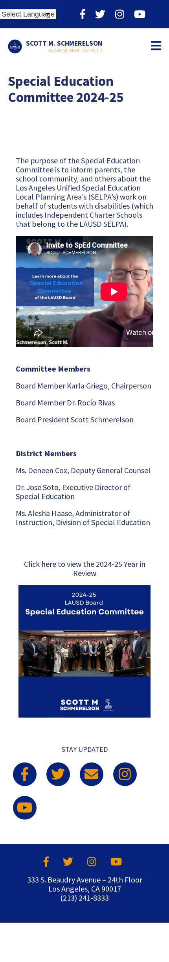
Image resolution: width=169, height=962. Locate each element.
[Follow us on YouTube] (139, 13)
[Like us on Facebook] (83, 13)
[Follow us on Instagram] (119, 13)
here (48, 564)
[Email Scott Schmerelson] (91, 774)
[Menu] (156, 46)
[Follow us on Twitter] (100, 13)
